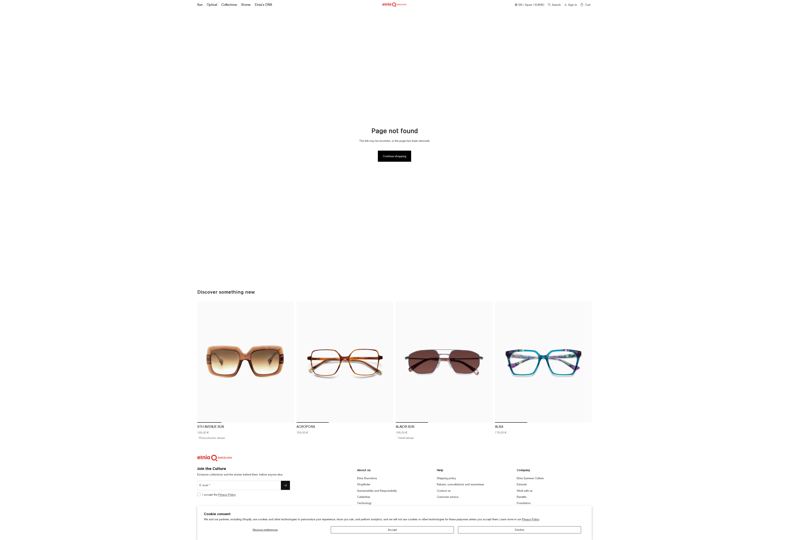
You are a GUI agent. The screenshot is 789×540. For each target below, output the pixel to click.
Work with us (525, 490)
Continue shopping (394, 156)
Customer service (447, 496)
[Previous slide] (203, 362)
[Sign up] (285, 485)
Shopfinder (363, 484)
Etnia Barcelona (367, 478)
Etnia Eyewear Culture (530, 478)
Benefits (522, 496)
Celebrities (363, 496)
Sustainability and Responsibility (377, 490)
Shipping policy (446, 478)
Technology (364, 503)
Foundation (524, 503)
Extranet (522, 484)
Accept (392, 529)
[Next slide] (288, 362)
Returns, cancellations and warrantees (460, 484)
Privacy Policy (530, 519)
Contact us (444, 490)
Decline (519, 529)
